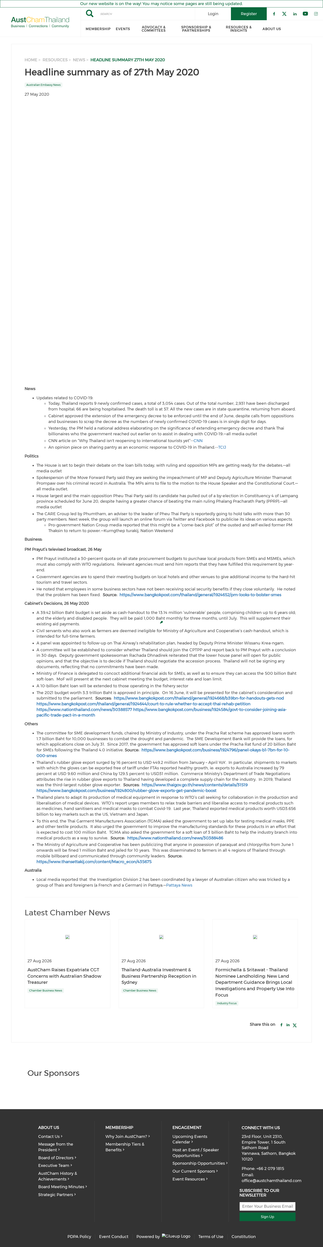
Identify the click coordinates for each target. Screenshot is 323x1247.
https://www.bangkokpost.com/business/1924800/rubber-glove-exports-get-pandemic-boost (126, 790)
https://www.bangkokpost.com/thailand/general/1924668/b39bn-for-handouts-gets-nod (199, 698)
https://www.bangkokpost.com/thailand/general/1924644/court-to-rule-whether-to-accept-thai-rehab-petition (143, 704)
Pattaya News (179, 885)
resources (55, 60)
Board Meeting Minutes (61, 1186)
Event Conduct (113, 1236)
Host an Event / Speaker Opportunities (195, 1153)
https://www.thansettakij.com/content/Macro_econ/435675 (94, 861)
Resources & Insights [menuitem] (239, 28)
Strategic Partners (55, 1194)
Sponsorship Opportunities (198, 1163)
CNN (198, 440)
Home (31, 60)
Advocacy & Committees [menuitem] (154, 28)
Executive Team (53, 1165)
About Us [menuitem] (272, 29)
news (79, 60)
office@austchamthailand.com (271, 1180)
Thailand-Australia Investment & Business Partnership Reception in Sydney (159, 976)
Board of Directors (55, 1157)
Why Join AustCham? (126, 1136)
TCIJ (222, 447)
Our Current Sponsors (193, 1171)
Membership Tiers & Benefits (124, 1147)
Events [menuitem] (123, 29)
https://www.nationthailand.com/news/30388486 (175, 838)
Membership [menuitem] (98, 29)
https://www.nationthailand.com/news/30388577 (84, 709)
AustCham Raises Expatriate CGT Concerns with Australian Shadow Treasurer (64, 976)
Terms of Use (210, 1236)
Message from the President (55, 1147)
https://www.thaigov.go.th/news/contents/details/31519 (195, 785)
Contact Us (49, 1136)
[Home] (40, 22)
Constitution (244, 1236)
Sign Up (267, 1217)
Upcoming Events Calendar (189, 1139)
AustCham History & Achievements (57, 1176)
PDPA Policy (79, 1236)
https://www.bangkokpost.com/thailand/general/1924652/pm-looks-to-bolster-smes (200, 594)
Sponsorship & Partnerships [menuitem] (196, 28)
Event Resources (188, 1179)
